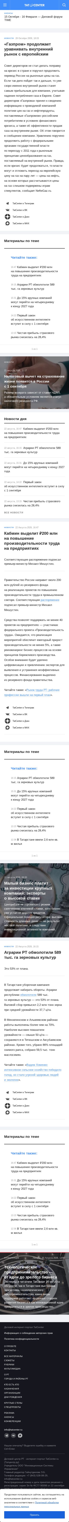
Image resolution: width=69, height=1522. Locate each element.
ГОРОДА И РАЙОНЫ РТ (16, 1379)
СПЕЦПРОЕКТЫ (12, 1407)
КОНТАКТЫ (10, 1350)
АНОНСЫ (9, 1417)
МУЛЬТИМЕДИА (12, 1369)
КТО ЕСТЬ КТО (11, 1384)
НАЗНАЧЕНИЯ (11, 1389)
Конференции (11, 1258)
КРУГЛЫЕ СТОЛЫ (13, 1403)
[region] (34, 1505)
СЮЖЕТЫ (9, 1360)
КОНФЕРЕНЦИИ (12, 1421)
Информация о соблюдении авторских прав (28, 1333)
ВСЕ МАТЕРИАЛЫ (13, 1356)
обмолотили (28, 994)
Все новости (13, 512)
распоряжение (50, 600)
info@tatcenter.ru (13, 1429)
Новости (9, 38)
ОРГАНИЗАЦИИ (12, 1393)
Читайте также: (24, 257)
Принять (34, 1514)
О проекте (10, 1346)
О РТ (6, 1374)
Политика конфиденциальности (21, 1338)
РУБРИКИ (9, 1364)
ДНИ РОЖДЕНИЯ (13, 1397)
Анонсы (8, 13)
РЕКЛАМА (9, 1413)
